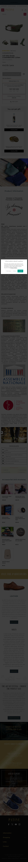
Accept (20, 271)
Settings (8, 271)
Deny (14, 271)
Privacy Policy (13, 267)
